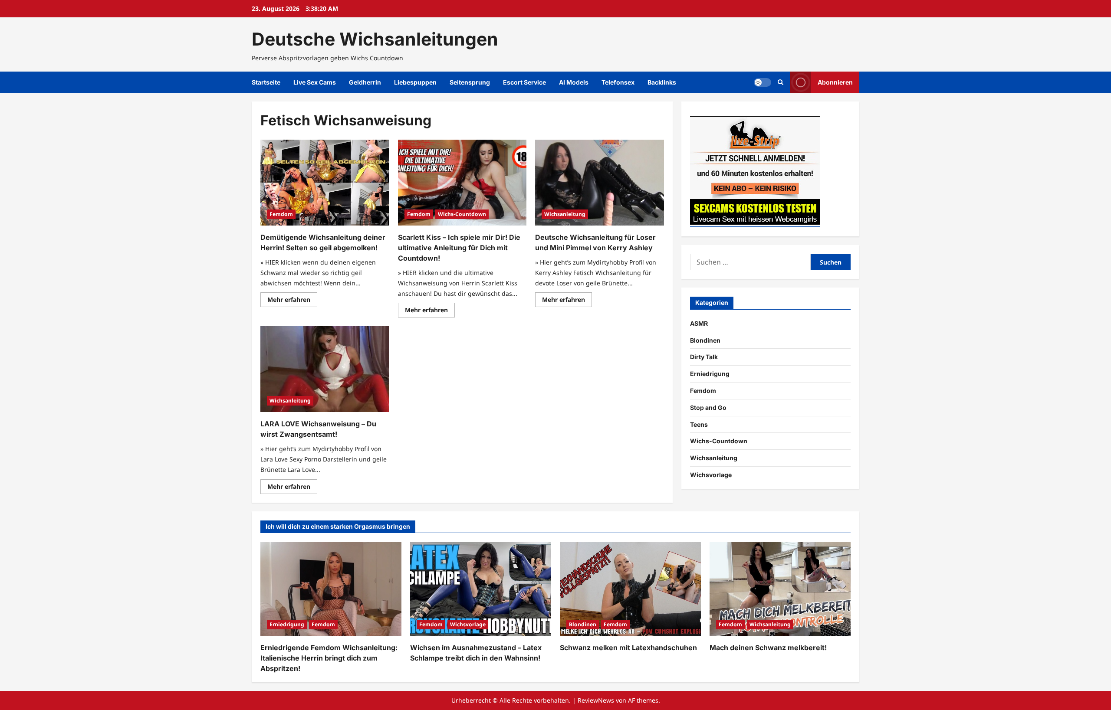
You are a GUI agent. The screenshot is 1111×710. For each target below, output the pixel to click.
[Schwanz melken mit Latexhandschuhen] (630, 589)
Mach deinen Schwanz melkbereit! (768, 647)
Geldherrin (365, 82)
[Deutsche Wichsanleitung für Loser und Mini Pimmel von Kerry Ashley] (599, 183)
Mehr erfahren (292, 301)
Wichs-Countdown (462, 214)
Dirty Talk (704, 356)
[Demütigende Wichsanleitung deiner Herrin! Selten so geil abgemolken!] (324, 183)
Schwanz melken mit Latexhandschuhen (628, 647)
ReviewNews (596, 700)
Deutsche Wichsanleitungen (375, 39)
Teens (699, 424)
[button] (780, 82)
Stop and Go (708, 407)
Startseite (266, 82)
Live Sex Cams (314, 82)
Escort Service (524, 82)
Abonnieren (835, 82)
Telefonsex (618, 82)
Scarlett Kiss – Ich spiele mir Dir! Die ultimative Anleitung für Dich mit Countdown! (459, 247)
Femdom (281, 214)
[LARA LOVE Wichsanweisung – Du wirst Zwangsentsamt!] (324, 369)
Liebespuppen (415, 82)
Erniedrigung (710, 373)
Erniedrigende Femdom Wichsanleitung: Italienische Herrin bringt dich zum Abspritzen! (329, 658)
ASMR (699, 323)
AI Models (573, 82)
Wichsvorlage (711, 474)
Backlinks (662, 82)
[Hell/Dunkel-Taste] (762, 82)
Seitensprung (470, 82)
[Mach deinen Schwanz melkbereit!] (780, 589)
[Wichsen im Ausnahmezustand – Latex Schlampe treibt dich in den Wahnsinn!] (480, 589)
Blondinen (705, 340)
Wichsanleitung (564, 214)
